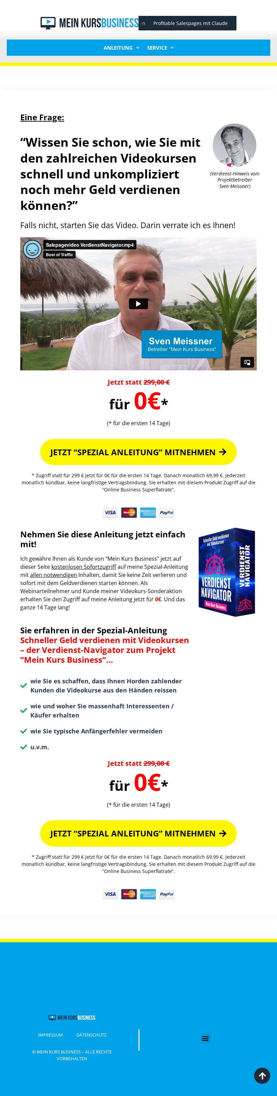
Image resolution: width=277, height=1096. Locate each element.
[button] (205, 1038)
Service (157, 47)
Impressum (50, 1035)
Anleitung (118, 47)
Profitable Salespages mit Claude (183, 23)
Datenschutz (91, 1035)
